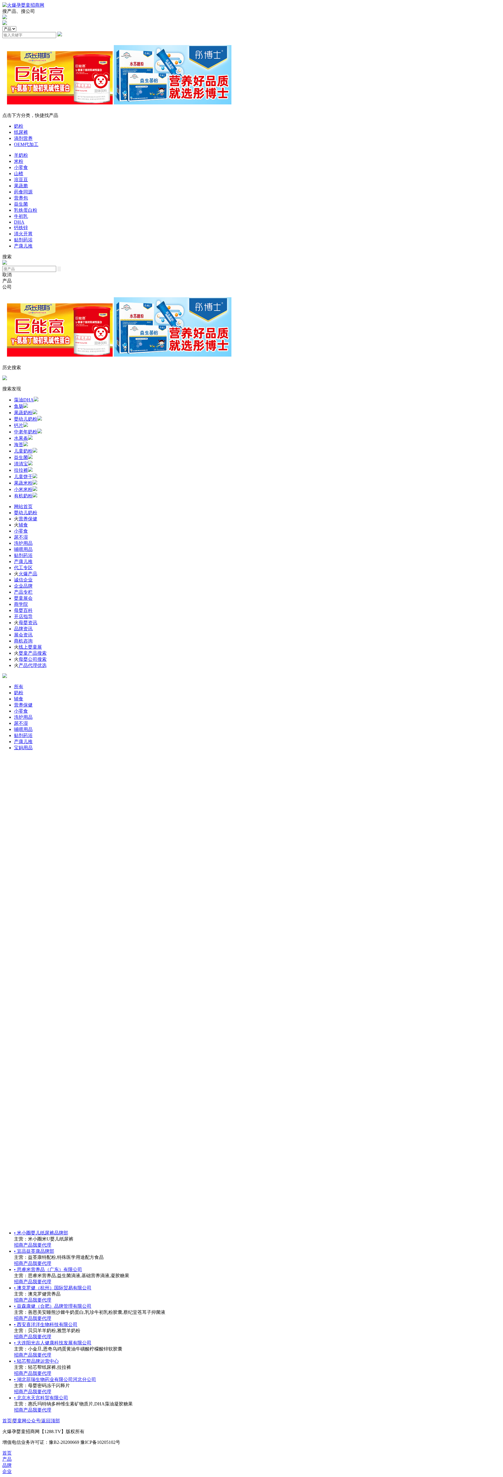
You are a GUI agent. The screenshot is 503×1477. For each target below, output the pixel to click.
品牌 (7, 1465)
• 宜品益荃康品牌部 (34, 1251)
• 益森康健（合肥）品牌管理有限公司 (52, 1306)
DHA (19, 222)
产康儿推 (23, 245)
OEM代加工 (26, 144)
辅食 (23, 524)
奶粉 (18, 126)
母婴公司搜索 (33, 659)
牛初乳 (21, 216)
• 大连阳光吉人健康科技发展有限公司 (52, 1342)
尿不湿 (21, 537)
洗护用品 (23, 543)
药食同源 (23, 191)
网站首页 (23, 506)
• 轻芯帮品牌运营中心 (36, 1361)
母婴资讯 (28, 622)
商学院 (21, 604)
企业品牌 (23, 585)
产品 (7, 1459)
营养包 (21, 197)
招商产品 (23, 1245)
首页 (7, 1420)
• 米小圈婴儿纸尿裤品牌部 (41, 1232)
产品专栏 (23, 592)
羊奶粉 (21, 155)
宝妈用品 (23, 747)
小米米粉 (23, 489)
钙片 (18, 425)
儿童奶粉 (23, 451)
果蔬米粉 (23, 483)
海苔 (18, 444)
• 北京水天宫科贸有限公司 (41, 1397)
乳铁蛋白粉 (25, 210)
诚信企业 (23, 579)
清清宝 (21, 463)
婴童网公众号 (26, 1420)
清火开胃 (23, 233)
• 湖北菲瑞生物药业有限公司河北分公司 (55, 1379)
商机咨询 (23, 640)
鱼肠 (18, 406)
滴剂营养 (23, 138)
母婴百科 (23, 610)
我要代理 (42, 1245)
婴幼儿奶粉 (25, 419)
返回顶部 (50, 1420)
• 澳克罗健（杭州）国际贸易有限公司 (52, 1287)
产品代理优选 (33, 665)
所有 (18, 686)
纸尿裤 (21, 132)
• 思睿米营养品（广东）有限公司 (48, 1269)
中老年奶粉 (25, 431)
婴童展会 (23, 598)
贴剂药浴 (23, 239)
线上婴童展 (30, 647)
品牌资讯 (23, 628)
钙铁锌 (21, 227)
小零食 (21, 167)
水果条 (21, 438)
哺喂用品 (23, 549)
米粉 (18, 161)
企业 (7, 1471)
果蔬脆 (21, 185)
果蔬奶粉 (23, 412)
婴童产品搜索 (33, 653)
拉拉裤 (21, 470)
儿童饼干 (23, 476)
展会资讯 (23, 634)
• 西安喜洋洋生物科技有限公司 (45, 1324)
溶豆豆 (21, 179)
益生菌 (21, 204)
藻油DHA (24, 399)
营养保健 (28, 518)
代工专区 (23, 567)
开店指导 (23, 616)
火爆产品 (28, 573)
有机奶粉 (23, 495)
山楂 (18, 173)
